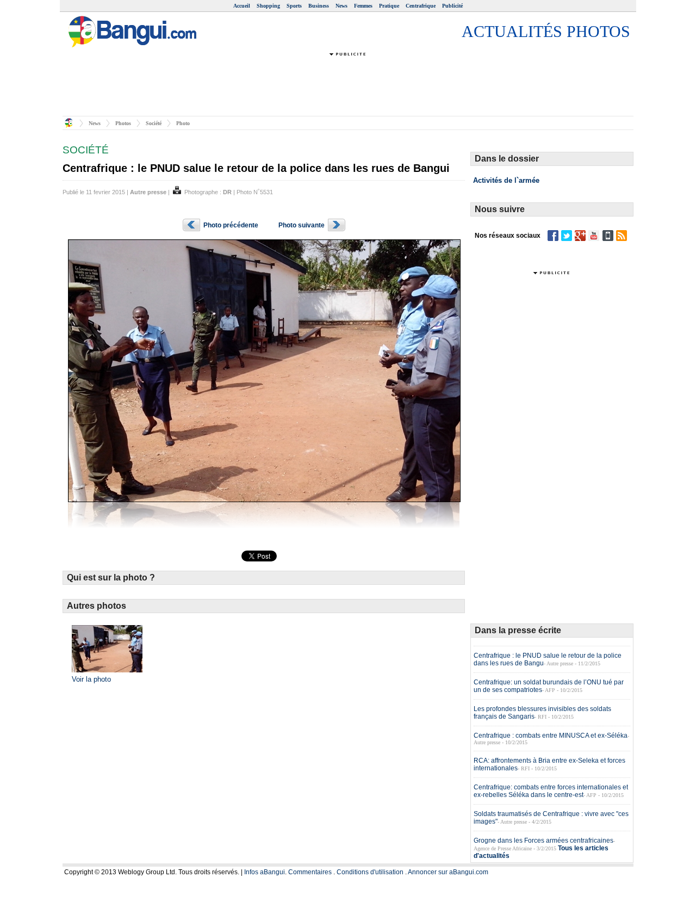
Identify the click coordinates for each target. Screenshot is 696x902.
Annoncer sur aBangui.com (448, 872)
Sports (294, 6)
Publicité (452, 6)
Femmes (363, 6)
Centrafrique (421, 6)
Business (318, 6)
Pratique (389, 6)
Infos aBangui (264, 872)
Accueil (241, 6)
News (341, 6)
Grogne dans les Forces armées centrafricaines (543, 840)
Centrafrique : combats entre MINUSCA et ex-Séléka (550, 735)
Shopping (268, 6)
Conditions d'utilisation (370, 872)
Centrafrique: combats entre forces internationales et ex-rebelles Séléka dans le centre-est (551, 791)
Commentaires (310, 872)
